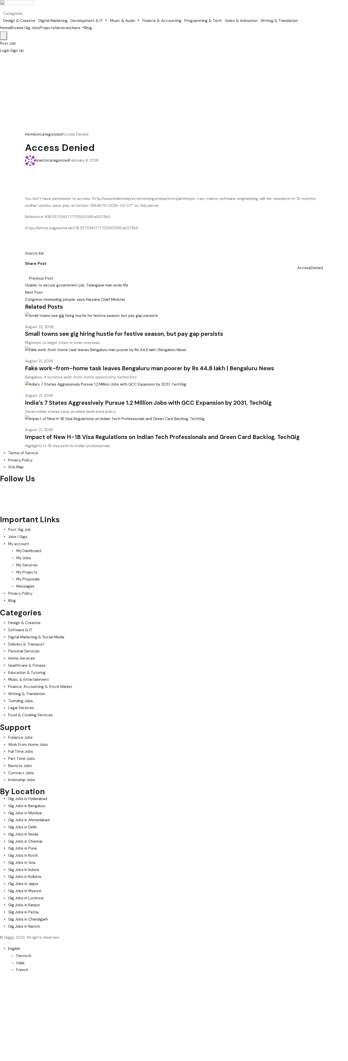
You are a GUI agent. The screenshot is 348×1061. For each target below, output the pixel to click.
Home (5, 27)
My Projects (26, 572)
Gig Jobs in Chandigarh (28, 919)
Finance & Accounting (161, 20)
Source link (34, 253)
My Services (27, 565)
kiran (39, 160)
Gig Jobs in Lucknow (26, 898)
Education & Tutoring (27, 672)
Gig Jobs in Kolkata (24, 876)
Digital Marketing (53, 20)
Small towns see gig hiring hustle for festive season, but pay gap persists (124, 334)
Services (62, 27)
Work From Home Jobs (28, 744)
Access (304, 267)
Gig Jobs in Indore (23, 869)
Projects (47, 27)
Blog (88, 27)
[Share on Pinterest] (38, 271)
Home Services (21, 658)
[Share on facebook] (27, 271)
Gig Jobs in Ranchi (24, 926)
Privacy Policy (20, 593)
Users (75, 27)
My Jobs (23, 558)
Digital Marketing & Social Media (36, 637)
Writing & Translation (279, 20)
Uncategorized (48, 134)
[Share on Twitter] (31, 271)
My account (18, 543)
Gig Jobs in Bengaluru (26, 805)
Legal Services (21, 707)
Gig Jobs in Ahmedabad (28, 819)
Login (5, 50)
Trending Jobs (20, 701)
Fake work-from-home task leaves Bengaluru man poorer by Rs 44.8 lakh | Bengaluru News (149, 368)
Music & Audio (123, 20)
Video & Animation (241, 20)
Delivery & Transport (26, 644)
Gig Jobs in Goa (21, 862)
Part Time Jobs (21, 758)
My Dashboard (28, 550)
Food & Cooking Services (30, 715)
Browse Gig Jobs (25, 27)
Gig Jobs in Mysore (24, 890)
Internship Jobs (21, 779)
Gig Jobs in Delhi (22, 827)
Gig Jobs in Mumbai (25, 813)
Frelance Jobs (20, 737)
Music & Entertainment (28, 679)
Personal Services (23, 651)
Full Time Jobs (20, 751)
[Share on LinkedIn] (35, 271)
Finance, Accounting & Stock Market (40, 686)
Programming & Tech (203, 20)
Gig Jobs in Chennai (25, 841)
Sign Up (17, 50)
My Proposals (28, 579)
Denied (317, 267)
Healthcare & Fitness (27, 665)
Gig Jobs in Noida (23, 834)
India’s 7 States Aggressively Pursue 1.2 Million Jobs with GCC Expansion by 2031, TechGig (148, 403)
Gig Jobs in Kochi (23, 855)
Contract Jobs (21, 773)
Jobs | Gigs (17, 536)
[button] (8, 43)
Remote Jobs (20, 765)
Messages (25, 586)
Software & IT (20, 630)
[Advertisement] (174, 92)
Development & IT (87, 20)
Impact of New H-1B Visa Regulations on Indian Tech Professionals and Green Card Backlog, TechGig (162, 437)
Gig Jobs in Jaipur (23, 883)
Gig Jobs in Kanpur (24, 905)
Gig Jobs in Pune (22, 848)
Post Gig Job (19, 529)
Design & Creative (19, 20)
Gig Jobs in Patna (23, 912)
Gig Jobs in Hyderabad (27, 798)
